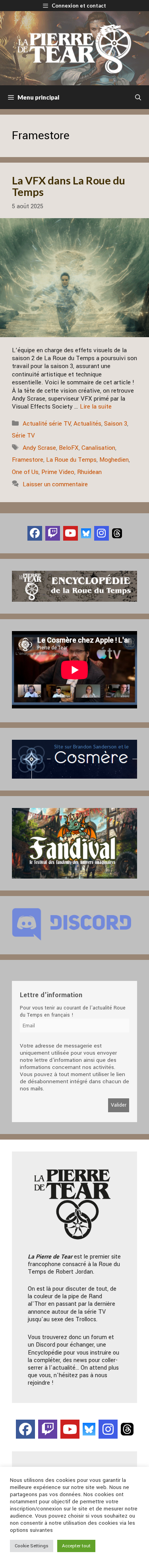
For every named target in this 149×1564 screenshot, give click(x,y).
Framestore (27, 459)
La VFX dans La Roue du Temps (68, 186)
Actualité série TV (47, 423)
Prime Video (57, 472)
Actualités (87, 423)
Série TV (23, 435)
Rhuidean (89, 472)
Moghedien (114, 459)
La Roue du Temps (71, 459)
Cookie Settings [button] (31, 1546)
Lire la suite (96, 406)
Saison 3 (115, 423)
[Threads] (117, 533)
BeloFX (69, 447)
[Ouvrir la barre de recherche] (138, 97)
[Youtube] (70, 533)
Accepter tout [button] (76, 1546)
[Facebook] (34, 533)
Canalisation (98, 447)
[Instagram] (101, 533)
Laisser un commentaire (55, 484)
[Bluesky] (86, 533)
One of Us (25, 472)
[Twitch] (52, 533)
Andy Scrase (39, 447)
